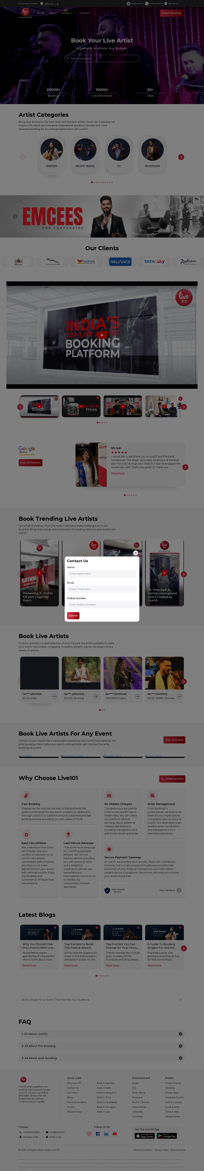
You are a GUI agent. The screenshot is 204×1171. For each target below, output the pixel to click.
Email (70, 582)
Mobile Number (76, 598)
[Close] (135, 553)
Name (71, 567)
